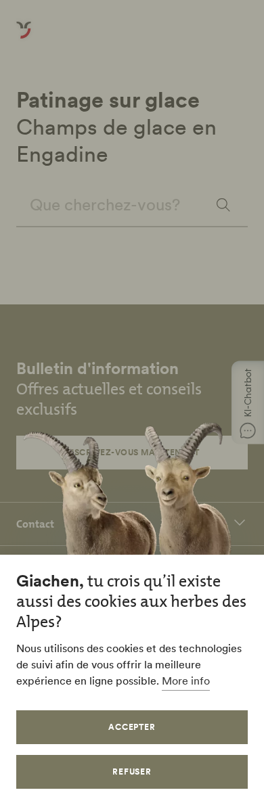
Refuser (132, 771)
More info (186, 680)
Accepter (132, 727)
